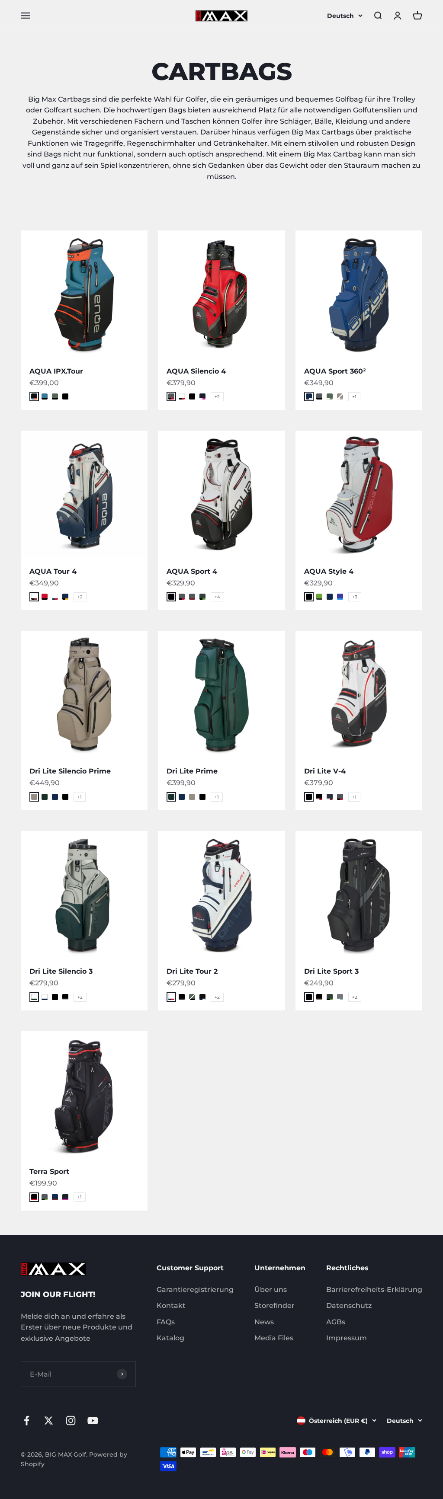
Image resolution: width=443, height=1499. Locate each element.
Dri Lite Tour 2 (192, 971)
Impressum (346, 1338)
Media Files (273, 1338)
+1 (354, 397)
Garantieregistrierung (195, 1289)
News (264, 1322)
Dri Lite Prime (192, 771)
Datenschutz (349, 1305)
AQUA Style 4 (328, 571)
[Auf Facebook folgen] (26, 1420)
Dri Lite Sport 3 (331, 971)
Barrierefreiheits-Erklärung (374, 1289)
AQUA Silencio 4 (196, 371)
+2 (217, 397)
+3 (354, 597)
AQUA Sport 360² (335, 371)
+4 (217, 597)
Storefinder (274, 1305)
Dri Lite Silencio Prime (70, 771)
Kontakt (171, 1305)
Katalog (170, 1338)
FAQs (166, 1322)
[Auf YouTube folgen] (93, 1420)
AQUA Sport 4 (192, 571)
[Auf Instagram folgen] (71, 1420)
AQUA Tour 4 (53, 571)
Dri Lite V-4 (325, 771)
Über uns (270, 1289)
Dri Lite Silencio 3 (61, 971)
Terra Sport (49, 1171)
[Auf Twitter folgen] (49, 1420)
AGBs (335, 1322)
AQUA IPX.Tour (56, 371)
